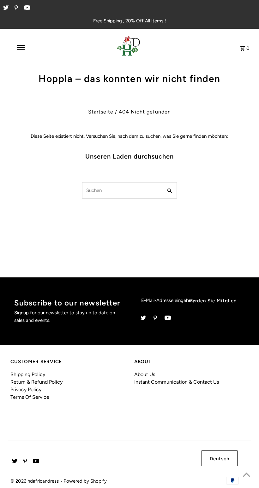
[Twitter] (5, 8)
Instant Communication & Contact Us (176, 382)
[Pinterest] (15, 8)
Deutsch (219, 459)
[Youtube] (26, 8)
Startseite (100, 112)
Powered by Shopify (85, 481)
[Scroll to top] (246, 475)
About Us (144, 374)
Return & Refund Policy (36, 382)
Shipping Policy (27, 374)
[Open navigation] (33, 47)
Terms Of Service (29, 397)
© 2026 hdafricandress (35, 481)
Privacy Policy (25, 389)
